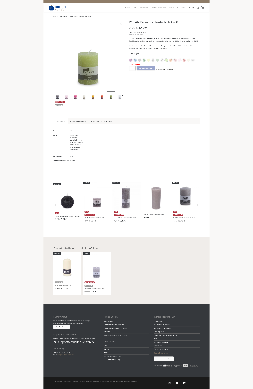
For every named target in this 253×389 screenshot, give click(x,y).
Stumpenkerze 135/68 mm (63, 285)
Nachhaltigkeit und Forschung (114, 324)
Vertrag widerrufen (164, 359)
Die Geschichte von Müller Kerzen (115, 335)
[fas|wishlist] (193, 7)
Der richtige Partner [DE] (112, 356)
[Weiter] (197, 204)
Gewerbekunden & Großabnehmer (166, 335)
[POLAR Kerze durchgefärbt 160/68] (126, 196)
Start (54, 16)
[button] (121, 23)
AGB (155, 339)
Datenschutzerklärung (161, 349)
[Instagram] (169, 383)
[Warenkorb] (203, 7)
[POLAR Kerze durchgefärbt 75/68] (97, 196)
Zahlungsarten (159, 332)
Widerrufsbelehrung (161, 342)
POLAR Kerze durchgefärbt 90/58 (94, 288)
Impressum (158, 346)
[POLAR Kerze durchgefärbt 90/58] (97, 266)
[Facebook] (177, 383)
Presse (106, 353)
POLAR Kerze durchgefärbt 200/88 (154, 214)
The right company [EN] (112, 360)
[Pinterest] (184, 383)
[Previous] (55, 204)
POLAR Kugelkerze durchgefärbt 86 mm (67, 216)
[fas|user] (198, 7)
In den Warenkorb (145, 68)
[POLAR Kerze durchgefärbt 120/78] (186, 196)
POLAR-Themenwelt (160, 48)
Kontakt (106, 349)
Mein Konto (158, 321)
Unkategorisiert (63, 16)
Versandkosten (142, 32)
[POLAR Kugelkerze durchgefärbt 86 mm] (67, 197)
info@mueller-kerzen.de (65, 355)
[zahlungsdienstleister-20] (177, 365)
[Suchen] (189, 7)
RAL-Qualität (108, 321)
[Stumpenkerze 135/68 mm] (67, 266)
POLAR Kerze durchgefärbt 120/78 (184, 218)
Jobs (105, 346)
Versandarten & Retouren (162, 328)
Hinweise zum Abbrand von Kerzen (115, 328)
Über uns (107, 331)
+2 (193, 60)
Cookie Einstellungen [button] (161, 353)
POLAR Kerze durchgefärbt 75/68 (94, 218)
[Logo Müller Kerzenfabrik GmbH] (57, 8)
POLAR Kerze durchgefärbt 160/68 (125, 218)
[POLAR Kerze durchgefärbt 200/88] (156, 199)
